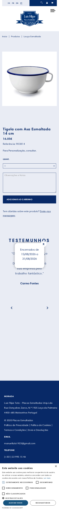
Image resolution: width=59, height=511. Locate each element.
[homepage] (29, 26)
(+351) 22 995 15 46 (15, 456)
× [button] (56, 466)
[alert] (29, 487)
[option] (29, 78)
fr (13, 3)
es (9, 3)
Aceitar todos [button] (15, 503)
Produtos (15, 36)
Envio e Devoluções (38, 430)
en (17, 3)
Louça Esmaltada (32, 36)
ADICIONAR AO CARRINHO (19, 199)
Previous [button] (11, 308)
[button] (29, 498)
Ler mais (47, 478)
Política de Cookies (41, 425)
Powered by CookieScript (12, 508)
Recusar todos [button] (43, 503)
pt (21, 3)
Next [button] (47, 308)
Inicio (4, 36)
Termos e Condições (15, 430)
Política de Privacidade (16, 425)
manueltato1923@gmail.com (19, 443)
